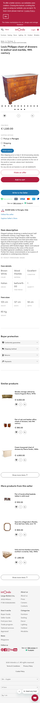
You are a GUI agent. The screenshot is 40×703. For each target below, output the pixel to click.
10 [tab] (31, 106)
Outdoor (30, 35)
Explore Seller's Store (9, 218)
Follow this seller (7, 214)
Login (33, 30)
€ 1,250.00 (19, 557)
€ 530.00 (19, 502)
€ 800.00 (19, 530)
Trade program (7, 624)
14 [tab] (18, 109)
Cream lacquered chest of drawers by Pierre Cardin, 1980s (26, 448)
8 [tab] (24, 106)
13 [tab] (15, 109)
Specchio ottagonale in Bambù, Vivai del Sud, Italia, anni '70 (26, 523)
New (7, 29)
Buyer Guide (5, 614)
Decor (15, 35)
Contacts (24, 606)
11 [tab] (34, 106)
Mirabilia (36, 35)
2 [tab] (5, 106)
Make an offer (20, 172)
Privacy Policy (28, 666)
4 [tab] (11, 106)
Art (25, 35)
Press (23, 599)
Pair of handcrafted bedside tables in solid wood (25, 495)
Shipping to (7, 144)
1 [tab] (2, 106)
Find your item (6, 621)
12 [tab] (37, 106)
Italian (4, 283)
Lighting (20, 35)
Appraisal (4, 631)
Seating (10, 35)
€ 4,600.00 (20, 455)
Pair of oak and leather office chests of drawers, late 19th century (25, 421)
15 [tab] (21, 109)
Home (2, 41)
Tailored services (7, 628)
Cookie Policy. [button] (29, 11)
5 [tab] (15, 106)
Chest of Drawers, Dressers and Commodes (13, 42)
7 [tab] (21, 106)
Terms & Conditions (13, 666)
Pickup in (11, 138)
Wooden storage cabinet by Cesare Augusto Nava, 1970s (25, 392)
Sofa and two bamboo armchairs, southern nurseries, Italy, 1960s (27, 550)
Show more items (19, 475)
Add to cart (20, 179)
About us (24, 596)
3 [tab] (8, 106)
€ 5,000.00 (20, 399)
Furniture (3, 35)
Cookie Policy (20, 671)
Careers (24, 602)
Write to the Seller (20, 192)
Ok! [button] (5, 16)
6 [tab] (18, 106)
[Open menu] (2, 29)
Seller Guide (5, 617)
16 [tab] (24, 109)
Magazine (5, 639)
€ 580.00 (19, 427)
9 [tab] (27, 106)
